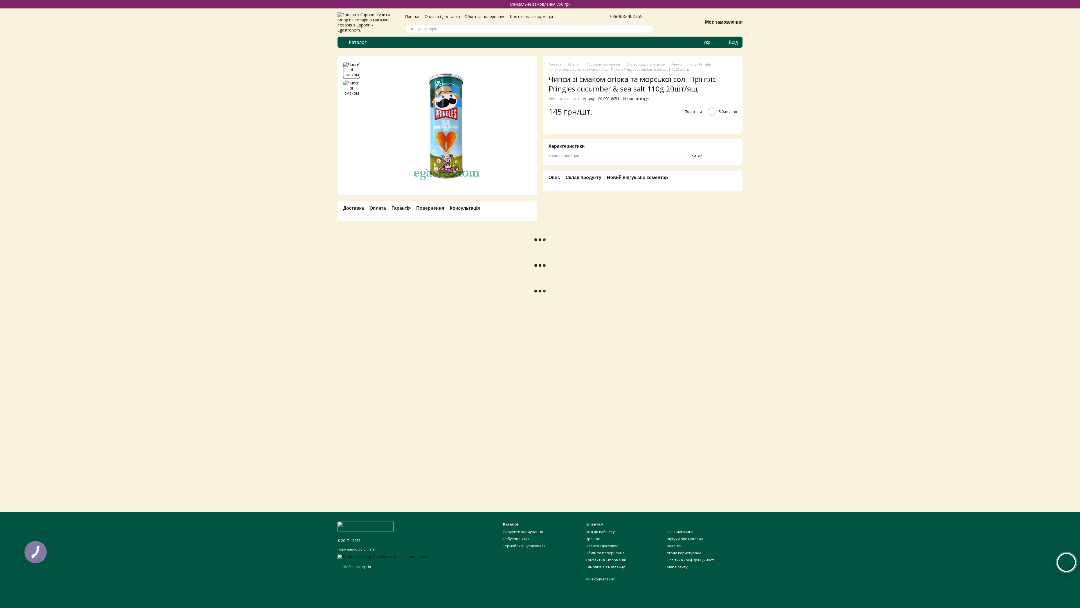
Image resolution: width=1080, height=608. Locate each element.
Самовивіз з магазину (605, 566)
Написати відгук (636, 98)
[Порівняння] (669, 22)
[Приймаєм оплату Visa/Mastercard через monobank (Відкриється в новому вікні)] (383, 556)
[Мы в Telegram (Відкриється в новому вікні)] (689, 42)
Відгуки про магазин (685, 538)
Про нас (412, 16)
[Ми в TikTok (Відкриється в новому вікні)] (675, 42)
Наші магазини (680, 531)
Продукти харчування (523, 531)
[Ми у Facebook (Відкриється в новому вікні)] (682, 42)
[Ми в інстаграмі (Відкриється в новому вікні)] (668, 42)
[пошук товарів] (648, 28)
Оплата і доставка (442, 16)
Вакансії (674, 545)
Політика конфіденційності (691, 559)
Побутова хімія (516, 538)
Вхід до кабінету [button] (600, 531)
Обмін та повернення (484, 16)
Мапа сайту (677, 566)
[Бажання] (683, 22)
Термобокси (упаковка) (523, 545)
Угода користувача (684, 552)
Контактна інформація (531, 16)
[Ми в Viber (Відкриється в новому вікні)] (695, 42)
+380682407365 (626, 16)
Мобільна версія (357, 566)
